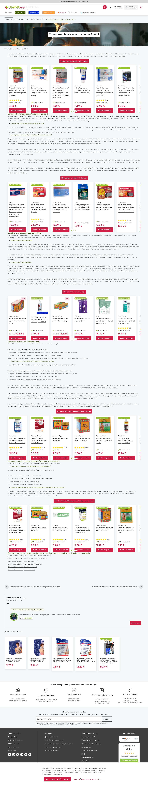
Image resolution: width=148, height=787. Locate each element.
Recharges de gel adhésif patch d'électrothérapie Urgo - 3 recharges (83, 207)
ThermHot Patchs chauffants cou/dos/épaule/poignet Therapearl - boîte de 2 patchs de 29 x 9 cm (61, 92)
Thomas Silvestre (10, 49)
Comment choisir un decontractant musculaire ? (25, 564)
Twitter (17, 754)
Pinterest (29, 754)
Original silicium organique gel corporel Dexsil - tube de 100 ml (126, 321)
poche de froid (38, 127)
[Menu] (138, 737)
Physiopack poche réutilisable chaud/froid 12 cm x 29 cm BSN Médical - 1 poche (62, 661)
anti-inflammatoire (41, 118)
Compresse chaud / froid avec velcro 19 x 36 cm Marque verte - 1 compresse (61, 208)
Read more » (135, 623)
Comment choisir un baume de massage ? (23, 561)
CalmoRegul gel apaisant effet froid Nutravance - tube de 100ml (82, 90)
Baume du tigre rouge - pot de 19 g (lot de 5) (61, 320)
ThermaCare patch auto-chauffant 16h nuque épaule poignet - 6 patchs (39, 208)
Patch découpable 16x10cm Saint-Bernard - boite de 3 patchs (39, 441)
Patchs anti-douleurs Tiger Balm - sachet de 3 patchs (104, 441)
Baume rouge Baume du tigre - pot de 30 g (83, 439)
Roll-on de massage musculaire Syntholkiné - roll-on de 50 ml (83, 530)
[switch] (136, 739)
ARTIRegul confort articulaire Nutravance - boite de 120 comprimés (17, 441)
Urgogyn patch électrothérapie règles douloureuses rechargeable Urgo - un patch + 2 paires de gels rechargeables (17, 211)
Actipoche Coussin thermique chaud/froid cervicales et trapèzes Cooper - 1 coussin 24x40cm (109, 661)
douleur (31, 387)
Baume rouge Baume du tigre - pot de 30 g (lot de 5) (17, 321)
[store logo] (15, 7)
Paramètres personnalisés (87, 779)
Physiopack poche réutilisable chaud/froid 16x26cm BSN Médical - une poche (86, 661)
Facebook (9, 754)
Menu (10, 12)
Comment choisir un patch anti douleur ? (22, 567)
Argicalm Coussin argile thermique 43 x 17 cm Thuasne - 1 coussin (38, 660)
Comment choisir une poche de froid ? (21, 570)
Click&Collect (86, 747)
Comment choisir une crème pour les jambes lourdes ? (33, 587)
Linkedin (25, 754)
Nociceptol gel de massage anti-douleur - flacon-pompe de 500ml (39, 320)
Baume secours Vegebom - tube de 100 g (60, 529)
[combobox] (66, 7)
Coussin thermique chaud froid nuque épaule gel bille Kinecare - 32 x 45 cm (104, 91)
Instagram (13, 754)
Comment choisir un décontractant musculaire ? (115, 587)
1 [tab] (71, 111)
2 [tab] (73, 111)
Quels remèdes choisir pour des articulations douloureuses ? (29, 555)
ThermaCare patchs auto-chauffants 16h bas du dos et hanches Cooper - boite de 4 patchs (126, 208)
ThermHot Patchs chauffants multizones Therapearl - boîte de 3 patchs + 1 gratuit (17, 91)
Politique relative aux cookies (52, 774)
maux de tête (122, 279)
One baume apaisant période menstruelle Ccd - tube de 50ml (104, 321)
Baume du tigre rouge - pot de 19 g (61, 439)
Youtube (21, 754)
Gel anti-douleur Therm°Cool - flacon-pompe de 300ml (125, 441)
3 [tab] (75, 111)
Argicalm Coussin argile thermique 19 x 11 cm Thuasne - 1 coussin (14, 660)
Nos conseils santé (38, 19)
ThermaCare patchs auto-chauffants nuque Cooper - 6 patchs (104, 207)
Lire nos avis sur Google (129, 760)
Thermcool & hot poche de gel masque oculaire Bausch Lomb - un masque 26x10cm (126, 91)
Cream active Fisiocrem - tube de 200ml (82, 320)
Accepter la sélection (57, 779)
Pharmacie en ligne (21, 19)
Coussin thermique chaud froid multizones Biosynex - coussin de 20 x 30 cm (39, 91)
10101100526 (28, 618)
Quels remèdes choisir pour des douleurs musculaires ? (27, 558)
